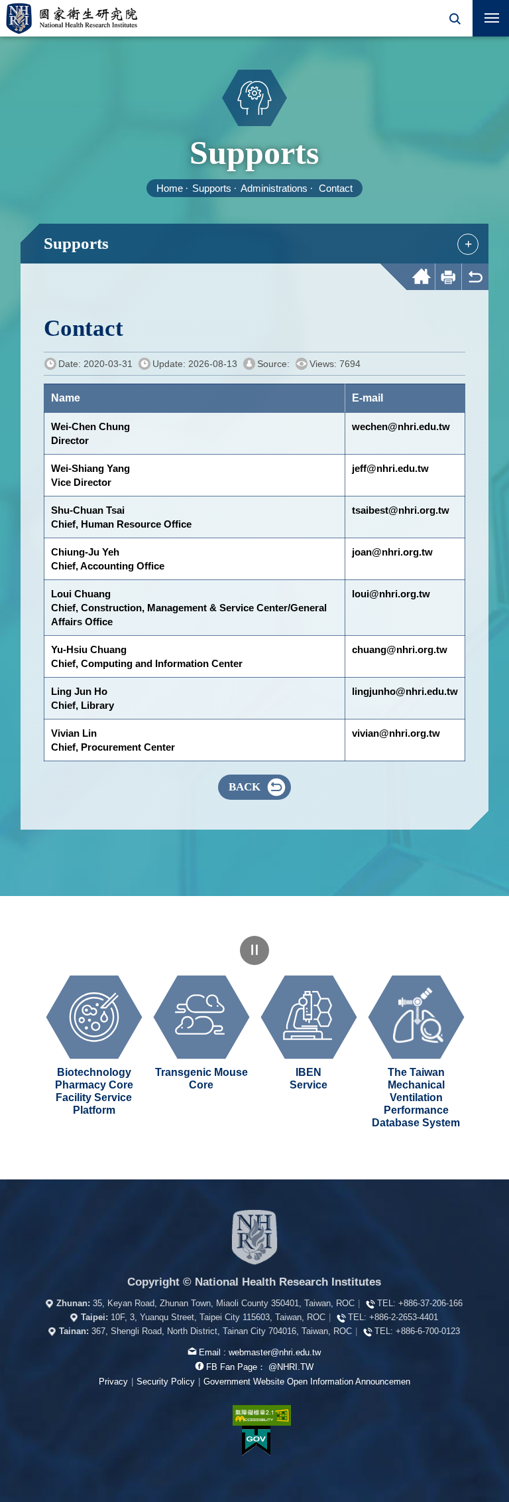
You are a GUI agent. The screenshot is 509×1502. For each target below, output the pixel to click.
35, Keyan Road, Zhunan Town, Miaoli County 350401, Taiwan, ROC (224, 1303)
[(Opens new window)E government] (255, 1441)
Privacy (113, 1382)
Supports (211, 188)
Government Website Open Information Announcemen (306, 1382)
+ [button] (468, 243)
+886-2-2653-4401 (403, 1317)
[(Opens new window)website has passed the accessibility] (254, 1415)
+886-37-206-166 (430, 1303)
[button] (454, 18)
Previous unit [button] (10, 1037)
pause (254, 950)
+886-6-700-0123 (428, 1331)
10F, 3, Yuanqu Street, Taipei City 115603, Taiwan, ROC (218, 1317)
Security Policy (166, 1382)
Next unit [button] (498, 1037)
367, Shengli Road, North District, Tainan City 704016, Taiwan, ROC (221, 1331)
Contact (336, 188)
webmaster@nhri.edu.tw (275, 1352)
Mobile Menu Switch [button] (491, 18)
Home (169, 188)
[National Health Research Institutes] (254, 1237)
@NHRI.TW (290, 1367)
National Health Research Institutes (71, 18)
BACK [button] (244, 787)
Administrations (274, 188)
